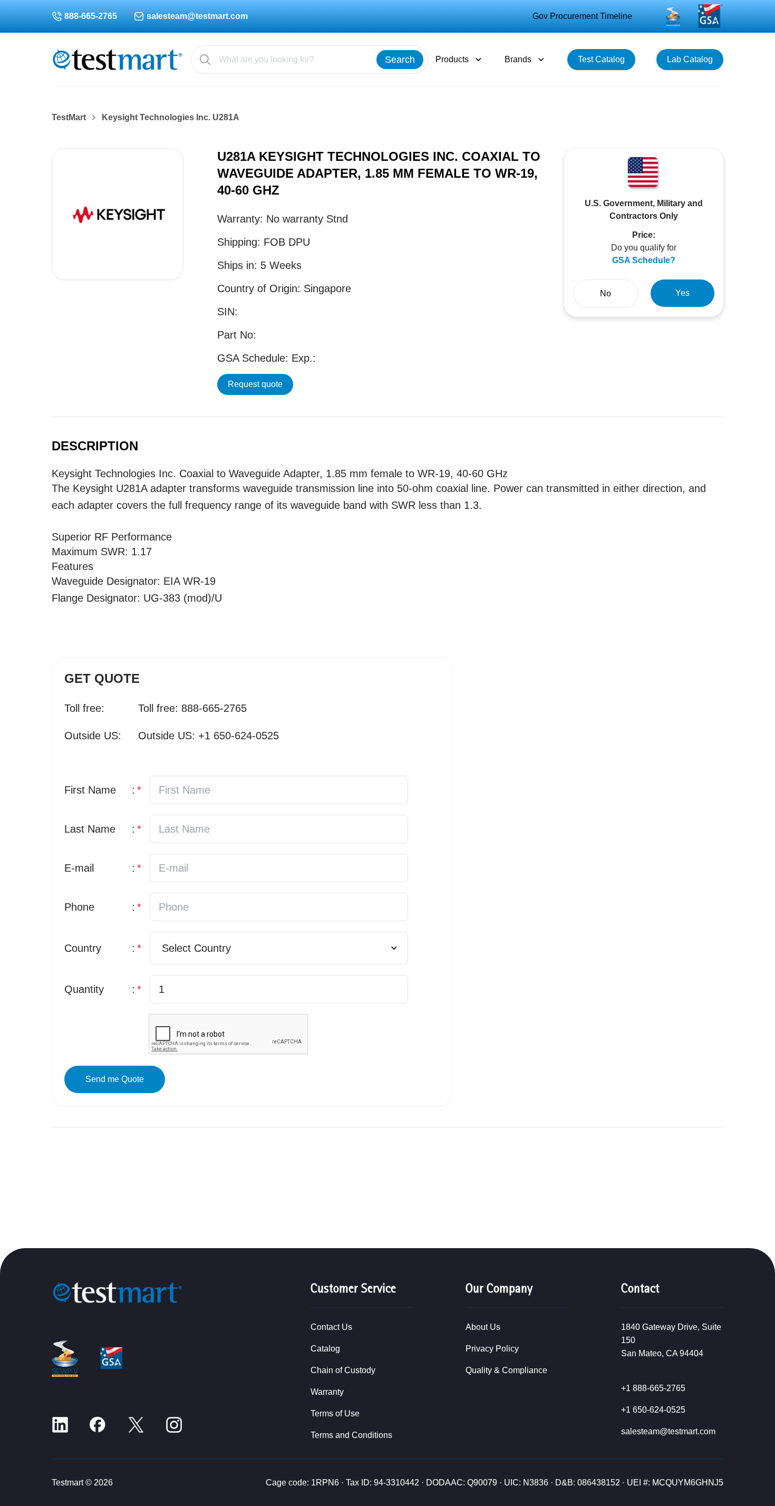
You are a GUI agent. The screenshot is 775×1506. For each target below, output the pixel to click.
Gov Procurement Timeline (582, 16)
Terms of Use (335, 1413)
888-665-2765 (90, 16)
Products (452, 59)
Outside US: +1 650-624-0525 (208, 735)
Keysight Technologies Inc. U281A (170, 117)
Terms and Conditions (351, 1435)
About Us (483, 1326)
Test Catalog (601, 59)
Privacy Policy (492, 1348)
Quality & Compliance (506, 1370)
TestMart (69, 117)
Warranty (327, 1391)
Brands (518, 59)
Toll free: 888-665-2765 (192, 708)
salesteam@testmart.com (197, 16)
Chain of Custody (343, 1370)
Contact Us (331, 1326)
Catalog (325, 1348)
